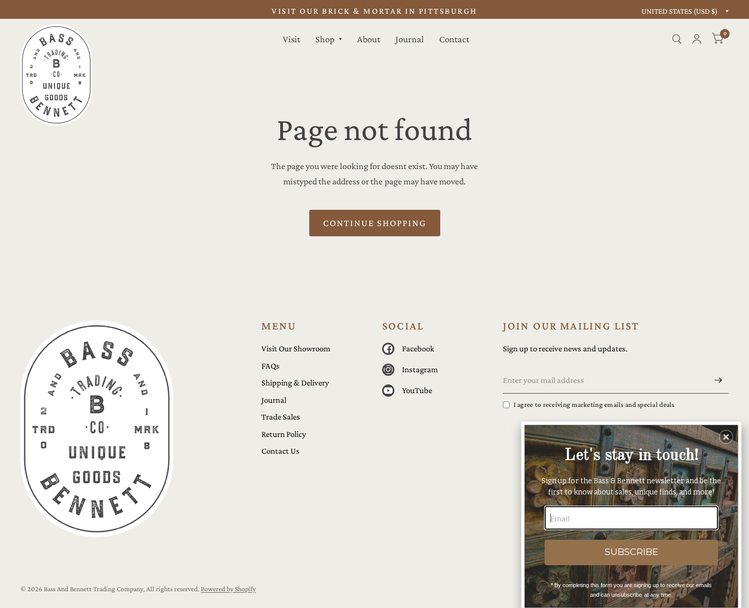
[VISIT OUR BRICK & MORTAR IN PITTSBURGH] (374, 11)
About (368, 39)
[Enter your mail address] (718, 380)
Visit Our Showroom (295, 348)
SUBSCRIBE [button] (631, 552)
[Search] (677, 39)
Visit (291, 39)
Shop (325, 39)
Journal (409, 39)
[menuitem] (291, 39)
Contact (454, 39)
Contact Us (280, 451)
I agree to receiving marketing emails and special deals (594, 404)
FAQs (270, 366)
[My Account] (697, 39)
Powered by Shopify (228, 589)
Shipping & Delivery (295, 383)
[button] (726, 437)
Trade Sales (280, 417)
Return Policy (283, 434)
